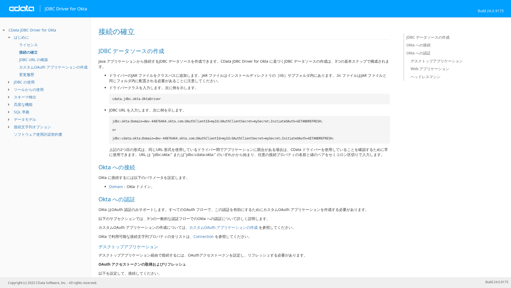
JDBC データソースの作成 (428, 37)
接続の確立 (28, 52)
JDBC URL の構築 (33, 59)
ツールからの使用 (29, 89)
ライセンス (28, 44)
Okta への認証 (418, 52)
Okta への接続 (418, 44)
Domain (116, 186)
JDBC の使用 (24, 82)
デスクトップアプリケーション (437, 60)
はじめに (21, 37)
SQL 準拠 (21, 111)
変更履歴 (26, 74)
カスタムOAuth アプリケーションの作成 (53, 67)
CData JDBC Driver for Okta (32, 30)
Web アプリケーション (430, 68)
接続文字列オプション (32, 126)
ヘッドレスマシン (425, 76)
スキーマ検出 (25, 96)
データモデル (25, 119)
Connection (203, 236)
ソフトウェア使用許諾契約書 (38, 134)
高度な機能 (23, 104)
